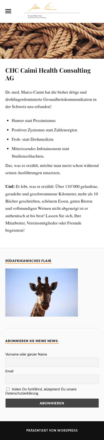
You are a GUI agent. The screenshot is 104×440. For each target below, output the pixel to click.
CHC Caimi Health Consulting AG (48, 74)
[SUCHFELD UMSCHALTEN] (96, 11)
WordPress (67, 430)
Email (9, 371)
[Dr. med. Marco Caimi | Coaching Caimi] (52, 16)
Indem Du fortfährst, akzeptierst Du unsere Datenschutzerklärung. (41, 391)
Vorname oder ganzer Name (26, 354)
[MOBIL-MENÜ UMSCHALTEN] (8, 11)
